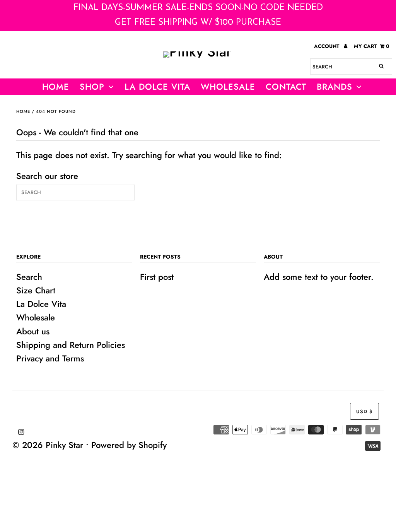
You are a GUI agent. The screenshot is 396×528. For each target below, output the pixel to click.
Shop (92, 86)
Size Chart (35, 290)
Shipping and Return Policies (70, 345)
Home (55, 86)
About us (33, 331)
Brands (334, 86)
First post (157, 277)
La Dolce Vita (157, 86)
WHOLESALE (228, 86)
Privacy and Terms (50, 358)
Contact (286, 86)
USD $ (364, 411)
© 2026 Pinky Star (47, 445)
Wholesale (35, 317)
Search (29, 277)
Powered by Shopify (129, 445)
